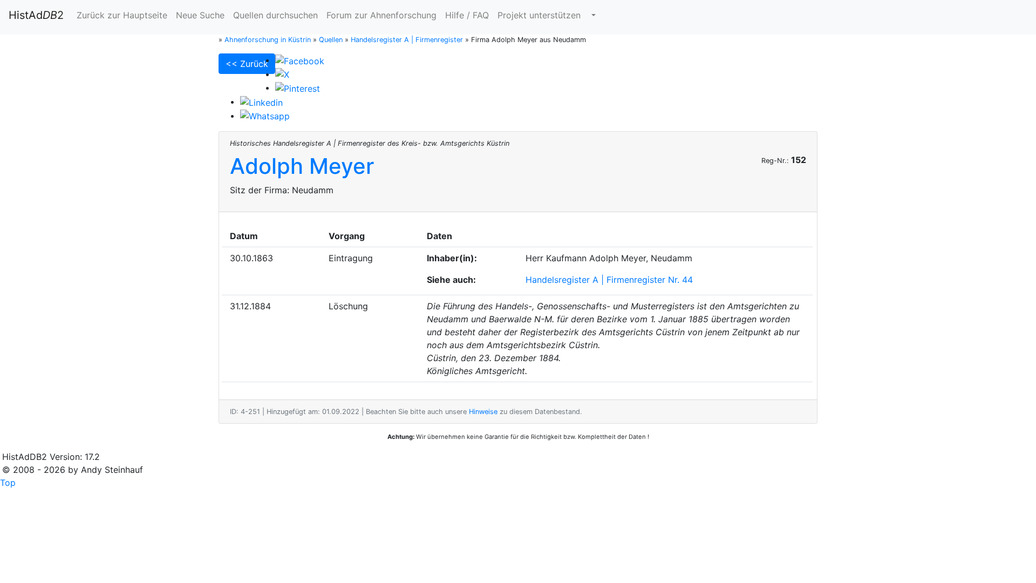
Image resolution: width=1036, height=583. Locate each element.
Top (8, 482)
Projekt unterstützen (539, 15)
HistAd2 (36, 15)
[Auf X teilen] (282, 74)
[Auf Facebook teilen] (299, 60)
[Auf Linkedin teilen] (261, 101)
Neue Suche (200, 15)
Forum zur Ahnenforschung (381, 15)
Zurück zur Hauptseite (122, 15)
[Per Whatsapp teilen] (265, 115)
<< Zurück (247, 63)
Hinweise (483, 412)
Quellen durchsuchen (275, 15)
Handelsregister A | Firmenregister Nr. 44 (609, 279)
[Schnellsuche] (592, 15)
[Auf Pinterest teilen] (297, 87)
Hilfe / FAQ (467, 15)
